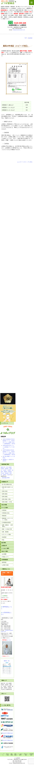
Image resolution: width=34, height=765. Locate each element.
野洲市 (6, 468)
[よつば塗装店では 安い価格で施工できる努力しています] (17, 2)
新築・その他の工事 (7, 529)
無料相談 (4, 562)
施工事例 (3, 542)
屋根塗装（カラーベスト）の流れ (7, 519)
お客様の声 (4, 545)
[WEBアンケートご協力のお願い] (8, 421)
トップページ (4, 423)
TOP (26, 38)
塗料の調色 (4, 496)
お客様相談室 (31, 754)
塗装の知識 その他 (7, 501)
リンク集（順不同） (6, 705)
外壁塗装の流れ (6, 513)
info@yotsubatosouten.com (19, 29)
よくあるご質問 (5, 548)
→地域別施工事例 (5, 477)
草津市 (9, 470)
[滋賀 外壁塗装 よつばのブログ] (7, 433)
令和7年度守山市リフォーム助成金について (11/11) (9, 447)
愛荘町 (10, 471)
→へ (5, 656)
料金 (3, 539)
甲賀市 (2, 468)
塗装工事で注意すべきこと (7, 488)
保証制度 (30, 38)
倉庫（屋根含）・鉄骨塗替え (7, 525)
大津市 (4, 470)
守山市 (2, 473)
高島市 (4, 474)
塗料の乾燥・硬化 (6, 499)
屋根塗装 (4, 515)
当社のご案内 (26, 754)
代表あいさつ (5, 556)
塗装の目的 (4, 491)
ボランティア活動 (6, 534)
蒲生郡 (6, 473)
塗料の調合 (4, 494)
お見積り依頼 (5, 565)
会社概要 (4, 554)
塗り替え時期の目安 (7, 484)
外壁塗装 (4, 510)
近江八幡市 (9, 467)
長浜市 (9, 474)
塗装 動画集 (5, 531)
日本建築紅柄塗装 (6, 522)
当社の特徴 (4, 504)
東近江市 (3, 467)
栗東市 (5, 471)
